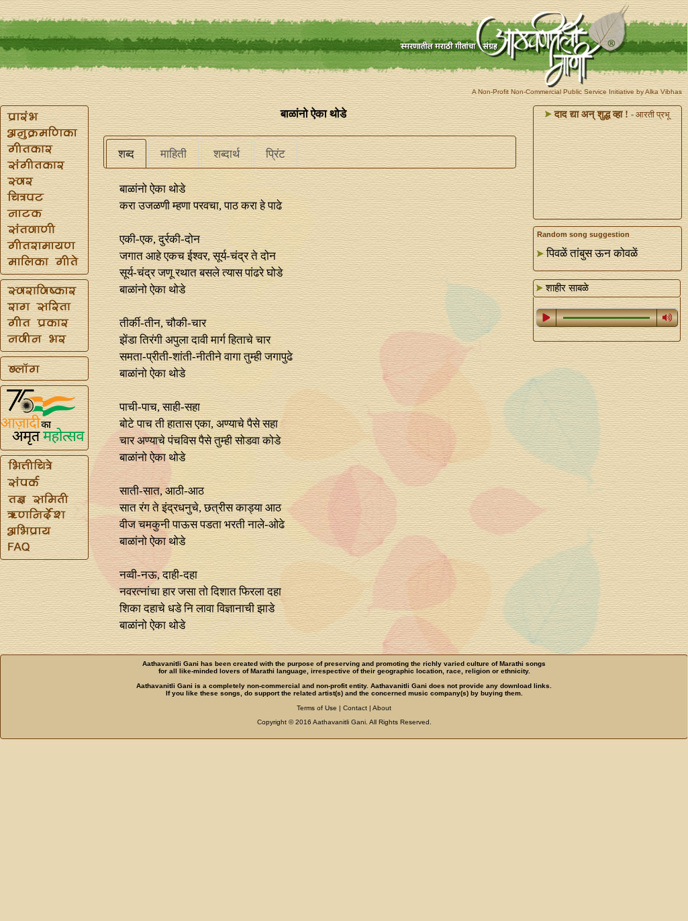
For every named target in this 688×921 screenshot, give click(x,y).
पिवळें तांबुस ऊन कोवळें (592, 253)
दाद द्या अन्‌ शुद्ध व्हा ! (590, 114)
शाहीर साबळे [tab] (566, 288)
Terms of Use (317, 708)
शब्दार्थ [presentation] (226, 154)
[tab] (126, 153)
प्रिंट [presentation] (275, 154)
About (382, 708)
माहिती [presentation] (173, 154)
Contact (355, 708)
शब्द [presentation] (126, 154)
